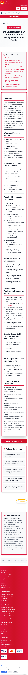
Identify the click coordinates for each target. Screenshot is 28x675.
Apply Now (24, 8)
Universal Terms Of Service (7, 574)
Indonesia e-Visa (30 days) (7, 594)
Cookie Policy (4, 585)
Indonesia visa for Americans (7, 613)
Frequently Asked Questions (13, 84)
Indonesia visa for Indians (7, 607)
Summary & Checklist (11, 86)
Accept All (4, 671)
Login (18, 8)
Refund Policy (4, 581)
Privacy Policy (4, 579)
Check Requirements (6, 624)
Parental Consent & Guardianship (14, 69)
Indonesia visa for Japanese (7, 618)
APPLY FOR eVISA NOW (14, 441)
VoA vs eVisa (4, 598)
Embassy (3, 629)
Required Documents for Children (14, 67)
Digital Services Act (5, 587)
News (2, 633)
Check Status (4, 631)
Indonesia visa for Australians (7, 611)
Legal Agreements (5, 576)
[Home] (1, 12)
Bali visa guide (4, 600)
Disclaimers (3, 583)
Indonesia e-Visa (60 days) (7, 596)
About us (3, 572)
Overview (7, 58)
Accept (10, 671)
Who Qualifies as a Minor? (12, 60)
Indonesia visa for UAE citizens (8, 609)
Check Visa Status (23, 5)
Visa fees (3, 627)
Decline (15, 671)
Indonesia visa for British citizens (8, 615)
